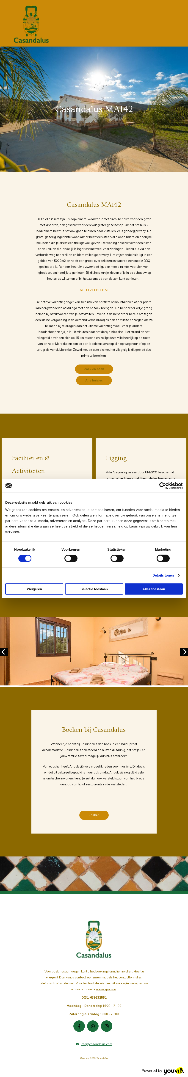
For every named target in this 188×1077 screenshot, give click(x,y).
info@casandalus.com (96, 1044)
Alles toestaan (153, 589)
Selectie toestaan (94, 589)
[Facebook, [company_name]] (79, 1026)
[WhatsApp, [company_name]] (93, 1026)
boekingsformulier (108, 971)
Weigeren (34, 589)
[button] (94, 369)
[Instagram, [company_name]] (106, 1026)
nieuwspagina (106, 989)
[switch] (70, 558)
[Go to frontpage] (31, 24)
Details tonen (163, 575)
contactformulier (130, 977)
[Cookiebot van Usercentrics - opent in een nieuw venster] (163, 485)
